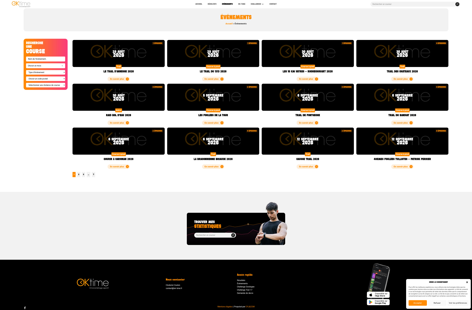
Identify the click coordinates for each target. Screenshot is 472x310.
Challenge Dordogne (245, 287)
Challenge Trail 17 (244, 290)
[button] (467, 282)
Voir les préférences (458, 303)
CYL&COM (250, 306)
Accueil (229, 23)
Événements (242, 283)
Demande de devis (245, 293)
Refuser (437, 303)
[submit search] (457, 4)
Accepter (417, 303)
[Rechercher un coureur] (415, 4)
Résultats (241, 280)
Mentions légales (224, 306)
